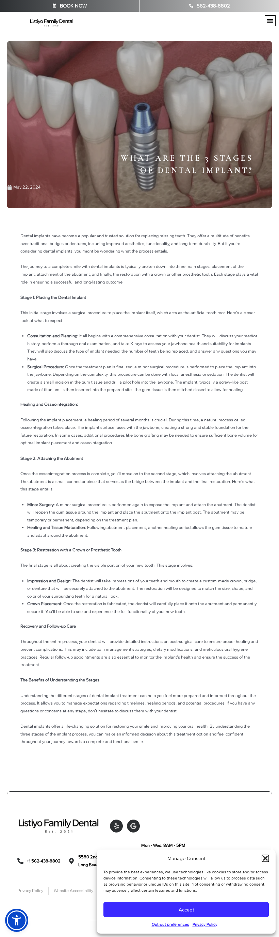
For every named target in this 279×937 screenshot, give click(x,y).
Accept (186, 910)
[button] (265, 858)
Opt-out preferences (170, 924)
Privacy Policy (205, 924)
